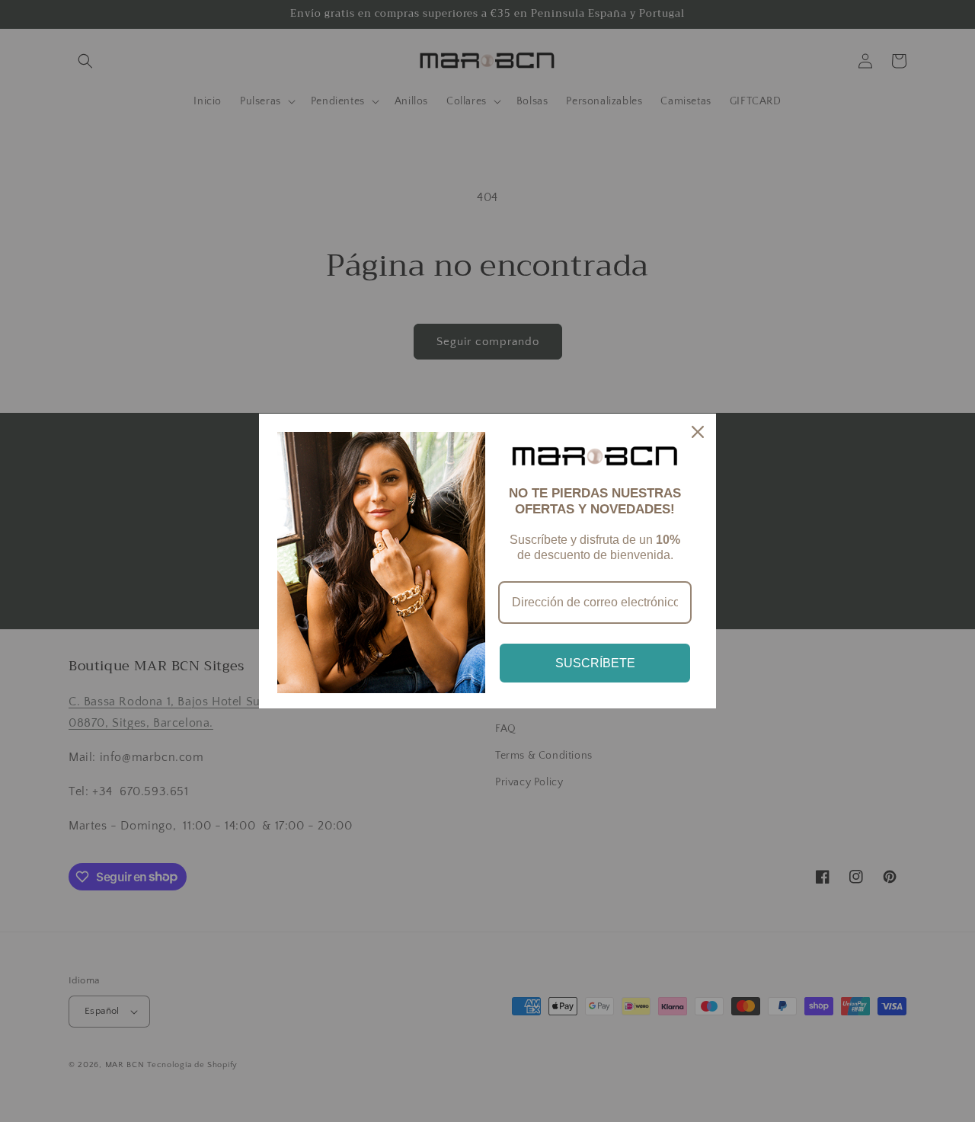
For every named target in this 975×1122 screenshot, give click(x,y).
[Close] (697, 432)
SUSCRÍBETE (595, 663)
